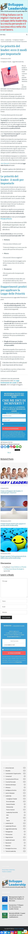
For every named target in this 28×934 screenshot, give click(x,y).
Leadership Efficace (10, 826)
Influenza (7, 787)
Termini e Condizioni (6, 871)
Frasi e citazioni (10, 809)
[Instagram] (11, 446)
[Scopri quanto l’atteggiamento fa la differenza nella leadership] (14, 540)
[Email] (20, 446)
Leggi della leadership (18, 61)
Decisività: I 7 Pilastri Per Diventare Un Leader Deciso (16, 907)
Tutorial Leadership (10, 851)
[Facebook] (2, 446)
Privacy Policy (5, 438)
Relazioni (7, 845)
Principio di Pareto (6, 219)
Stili (7, 818)
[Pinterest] (14, 446)
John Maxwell (5, 163)
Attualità (7, 770)
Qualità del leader (10, 840)
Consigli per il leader (6, 61)
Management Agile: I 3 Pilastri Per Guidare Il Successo (16, 898)
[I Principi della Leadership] (14, 704)
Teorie (8, 820)
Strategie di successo (11, 848)
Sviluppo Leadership (19, 928)
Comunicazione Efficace (11, 779)
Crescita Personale (10, 782)
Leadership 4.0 (9, 823)
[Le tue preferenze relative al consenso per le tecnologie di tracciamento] (25, 931)
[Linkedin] (8, 446)
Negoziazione (9, 837)
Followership (9, 807)
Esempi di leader (10, 804)
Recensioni (8, 843)
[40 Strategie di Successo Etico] (14, 756)
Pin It (9, 452)
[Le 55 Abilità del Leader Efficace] (14, 735)
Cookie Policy (12, 869)
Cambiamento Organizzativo (13, 773)
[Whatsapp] (17, 446)
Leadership (8, 796)
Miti (7, 815)
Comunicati (8, 776)
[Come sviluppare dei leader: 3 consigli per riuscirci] (14, 474)
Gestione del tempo (10, 784)
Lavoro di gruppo (10, 793)
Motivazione (8, 834)
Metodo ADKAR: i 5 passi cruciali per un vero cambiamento (17, 915)
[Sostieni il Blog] (14, 683)
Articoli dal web (9, 768)
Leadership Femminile (12, 812)
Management (9, 831)
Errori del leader (10, 801)
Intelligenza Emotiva (10, 790)
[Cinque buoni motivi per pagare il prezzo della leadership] (14, 507)
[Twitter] (5, 446)
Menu (3, 34)
